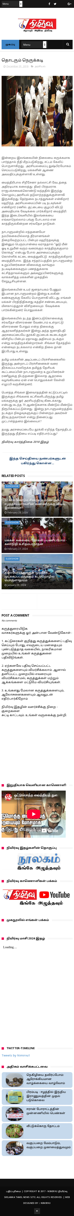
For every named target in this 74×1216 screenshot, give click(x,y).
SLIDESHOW (12, 486)
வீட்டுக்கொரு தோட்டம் (43, 1126)
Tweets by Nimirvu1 (16, 1056)
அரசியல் (40, 66)
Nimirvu (46, 1203)
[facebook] (49, 4)
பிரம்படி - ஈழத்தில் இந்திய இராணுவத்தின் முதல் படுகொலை (46, 1096)
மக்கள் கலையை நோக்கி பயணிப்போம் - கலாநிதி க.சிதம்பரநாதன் (36, 542)
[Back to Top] (37, 1211)
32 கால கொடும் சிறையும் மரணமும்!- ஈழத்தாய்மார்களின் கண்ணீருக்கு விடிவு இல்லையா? (35, 504)
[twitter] (55, 4)
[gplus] (69, 4)
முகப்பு (10, 44)
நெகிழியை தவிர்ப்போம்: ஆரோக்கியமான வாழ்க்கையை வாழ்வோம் (45, 1079)
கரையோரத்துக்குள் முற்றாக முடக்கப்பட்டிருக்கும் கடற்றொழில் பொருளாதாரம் (29, 576)
